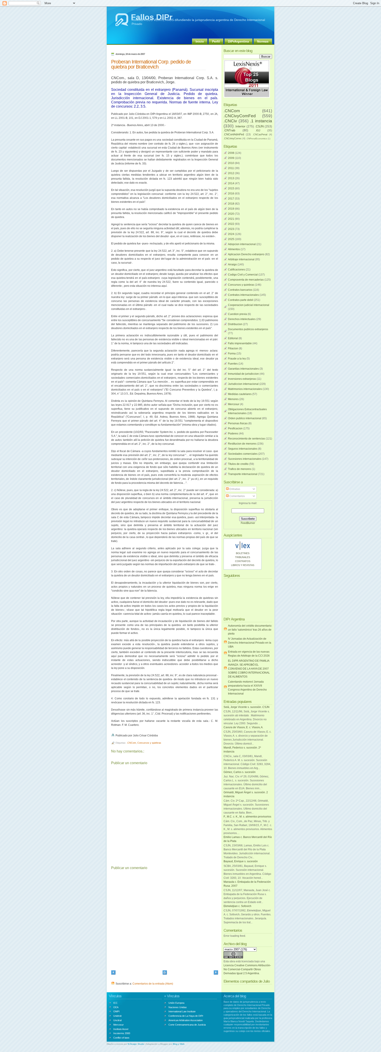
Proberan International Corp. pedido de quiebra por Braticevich (151, 64)
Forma (232, 353)
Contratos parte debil (240, 300)
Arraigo (232, 264)
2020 (231, 213)
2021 (231, 218)
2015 (231, 188)
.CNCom (131, 742)
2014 (231, 183)
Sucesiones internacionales (244, 458)
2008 (231, 153)
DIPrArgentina (238, 41)
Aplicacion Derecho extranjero (246, 254)
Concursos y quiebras (149, 742)
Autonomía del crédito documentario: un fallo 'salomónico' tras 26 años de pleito (250, 629)
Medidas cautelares (240, 394)
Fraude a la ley (237, 358)
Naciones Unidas (177, 1007)
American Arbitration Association (185, 1020)
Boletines (242, 553)
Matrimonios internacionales (245, 389)
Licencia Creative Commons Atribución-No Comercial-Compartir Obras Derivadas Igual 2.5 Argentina (247, 969)
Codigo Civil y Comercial (243, 274)
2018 (231, 203)
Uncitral (117, 1020)
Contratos (242, 561)
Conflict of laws (121, 1037)
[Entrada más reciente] (113, 973)
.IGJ (258, 130)
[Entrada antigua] (216, 973)
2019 (231, 208)
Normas (263, 41)
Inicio (200, 41)
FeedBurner (248, 523)
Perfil (216, 41)
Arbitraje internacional (241, 259)
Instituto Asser (121, 1029)
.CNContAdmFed (234, 134)
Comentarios (237, 496)
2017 (231, 198)
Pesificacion (235, 428)
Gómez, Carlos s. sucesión (240, 772)
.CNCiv (230, 121)
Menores (233, 399)
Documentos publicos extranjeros (248, 329)
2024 (231, 234)
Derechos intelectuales (242, 319)
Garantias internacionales (243, 368)
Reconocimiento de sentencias (246, 438)
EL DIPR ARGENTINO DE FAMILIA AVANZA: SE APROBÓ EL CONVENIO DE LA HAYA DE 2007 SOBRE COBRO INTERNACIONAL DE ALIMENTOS (249, 668)
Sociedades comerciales (243, 453)
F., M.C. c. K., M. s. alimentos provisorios (247, 816)
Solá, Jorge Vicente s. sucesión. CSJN (246, 707)
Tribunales (242, 557)
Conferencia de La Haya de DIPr (185, 1016)
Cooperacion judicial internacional (248, 305)
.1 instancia (261, 121)
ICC (115, 1003)
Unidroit (117, 1016)
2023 (231, 229)
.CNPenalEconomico (256, 138)
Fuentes (233, 363)
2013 (231, 178)
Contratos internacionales (243, 294)
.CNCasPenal (260, 134)
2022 (231, 223)
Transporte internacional (242, 474)
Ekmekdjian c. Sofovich (237, 906)
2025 (231, 239)
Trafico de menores (239, 469)
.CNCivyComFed (240, 116)
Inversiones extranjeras (242, 378)
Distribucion (235, 324)
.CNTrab (229, 130)
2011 (231, 168)
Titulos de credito (238, 463)
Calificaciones (236, 269)
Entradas (234, 489)
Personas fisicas (238, 423)
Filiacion (233, 348)
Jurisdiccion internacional (243, 383)
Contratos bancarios (240, 289)
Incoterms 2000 (121, 1033)
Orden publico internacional (244, 418)
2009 (231, 158)
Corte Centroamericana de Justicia (187, 1024)
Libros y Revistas (242, 565)
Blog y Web (179, 1044)
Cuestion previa (237, 314)
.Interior (240, 126)
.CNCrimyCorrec (233, 138)
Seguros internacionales (242, 448)
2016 (231, 193)
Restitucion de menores (242, 443)
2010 (231, 163)
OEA (115, 1007)
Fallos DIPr (151, 17)
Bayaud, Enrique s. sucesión (241, 861)
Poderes (233, 433)
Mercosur (233, 404)
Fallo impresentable (240, 343)
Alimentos (234, 249)
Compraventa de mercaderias (246, 279)
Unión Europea (176, 1003)
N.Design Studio (136, 1044)
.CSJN (259, 126)
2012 (231, 173)
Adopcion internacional (242, 244)
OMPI (116, 1011)
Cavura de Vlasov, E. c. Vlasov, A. (243, 727)
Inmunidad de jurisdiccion (243, 373)
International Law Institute (182, 1011)
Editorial (233, 338)
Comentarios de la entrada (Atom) (153, 983)
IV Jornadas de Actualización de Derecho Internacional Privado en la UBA (249, 642)
